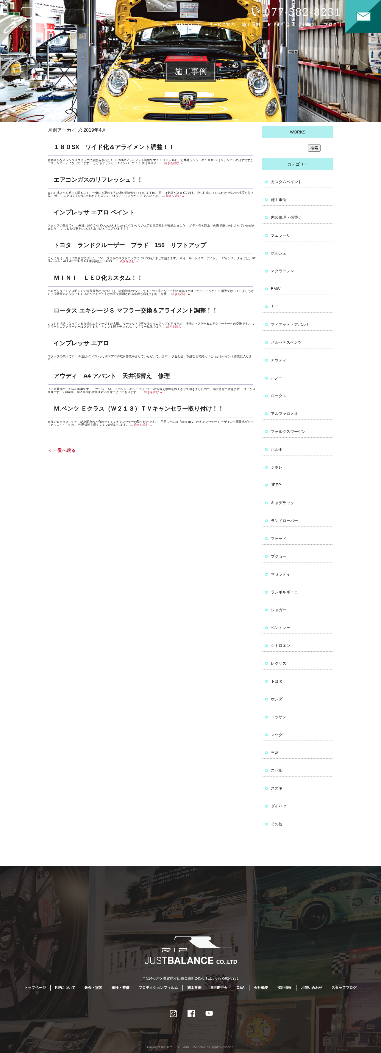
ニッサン (278, 717)
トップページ (162, 24)
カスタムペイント (286, 182)
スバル (276, 770)
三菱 (275, 752)
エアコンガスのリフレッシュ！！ (98, 179)
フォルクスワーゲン (288, 431)
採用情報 (284, 988)
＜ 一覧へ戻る (62, 450)
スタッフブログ (344, 988)
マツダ (276, 735)
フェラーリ (280, 235)
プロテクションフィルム (158, 988)
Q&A (241, 988)
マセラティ (280, 574)
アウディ (278, 360)
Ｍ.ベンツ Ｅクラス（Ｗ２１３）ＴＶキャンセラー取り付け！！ (139, 408)
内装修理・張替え (286, 217)
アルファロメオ (284, 413)
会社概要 (308, 24)
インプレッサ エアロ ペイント (94, 212)
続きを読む (173, 163)
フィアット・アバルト (290, 324)
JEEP (276, 485)
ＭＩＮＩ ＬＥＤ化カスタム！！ (98, 277)
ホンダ (276, 699)
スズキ (276, 788)
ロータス (278, 396)
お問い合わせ (363, 16)
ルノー (276, 378)
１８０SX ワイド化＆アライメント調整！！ (114, 147)
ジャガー (278, 610)
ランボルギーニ (284, 592)
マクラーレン (282, 271)
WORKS (297, 132)
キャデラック (282, 503)
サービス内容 (222, 24)
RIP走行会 (280, 24)
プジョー (278, 556)
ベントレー (280, 627)
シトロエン (280, 645)
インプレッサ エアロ (81, 343)
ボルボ (276, 449)
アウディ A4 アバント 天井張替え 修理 (112, 376)
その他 (276, 824)
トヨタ (276, 681)
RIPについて (189, 24)
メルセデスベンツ (286, 342)
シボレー (278, 467)
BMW (275, 289)
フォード (278, 538)
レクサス (278, 663)
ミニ (275, 306)
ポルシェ (278, 253)
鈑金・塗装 (93, 988)
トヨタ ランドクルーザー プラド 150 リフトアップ (130, 245)
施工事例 (252, 24)
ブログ (334, 24)
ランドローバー (284, 520)
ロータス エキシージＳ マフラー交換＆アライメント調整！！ (136, 310)
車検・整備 (120, 988)
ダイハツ (278, 806)
